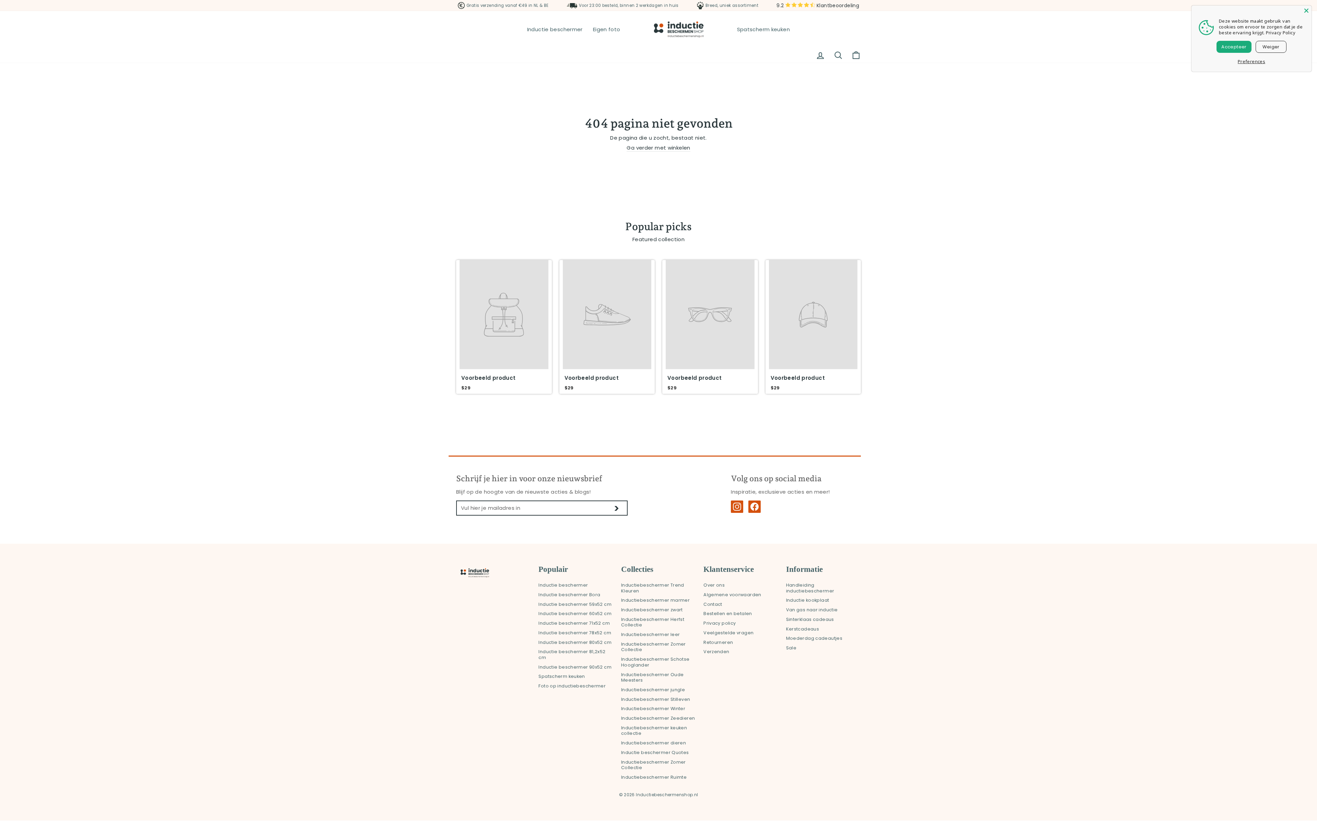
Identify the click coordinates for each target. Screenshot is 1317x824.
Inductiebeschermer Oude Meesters (652, 677)
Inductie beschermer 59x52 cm (575, 604)
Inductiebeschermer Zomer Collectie (653, 647)
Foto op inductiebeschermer (572, 686)
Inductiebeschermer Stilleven (655, 699)
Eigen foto (606, 29)
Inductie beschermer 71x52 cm (574, 623)
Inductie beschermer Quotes (655, 752)
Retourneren (718, 642)
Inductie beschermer (555, 29)
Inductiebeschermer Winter (653, 708)
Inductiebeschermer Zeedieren (658, 718)
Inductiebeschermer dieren (653, 743)
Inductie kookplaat (807, 600)
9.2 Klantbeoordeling (817, 5)
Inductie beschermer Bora (569, 595)
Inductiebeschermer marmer (655, 600)
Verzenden (716, 652)
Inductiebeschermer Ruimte (654, 777)
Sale (791, 648)
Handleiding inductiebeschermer (810, 588)
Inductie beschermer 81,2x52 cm (571, 654)
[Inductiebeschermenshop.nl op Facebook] (754, 507)
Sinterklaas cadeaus (810, 619)
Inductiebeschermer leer (650, 634)
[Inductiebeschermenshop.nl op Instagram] (737, 507)
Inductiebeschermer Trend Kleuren (652, 588)
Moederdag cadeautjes (814, 638)
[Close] (1306, 10)
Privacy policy (719, 623)
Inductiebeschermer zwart (652, 610)
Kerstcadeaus (802, 629)
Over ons (714, 585)
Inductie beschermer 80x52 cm (575, 642)
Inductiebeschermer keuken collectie (654, 731)
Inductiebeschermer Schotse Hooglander (655, 662)
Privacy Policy (1280, 33)
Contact (712, 604)
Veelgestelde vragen (728, 633)
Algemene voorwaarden (732, 595)
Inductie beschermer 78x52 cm (574, 633)
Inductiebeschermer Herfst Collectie (652, 622)
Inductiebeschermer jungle (653, 690)
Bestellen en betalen (727, 613)
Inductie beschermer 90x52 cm (575, 667)
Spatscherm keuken (763, 29)
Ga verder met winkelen (658, 147)
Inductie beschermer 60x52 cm (575, 613)
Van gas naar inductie (812, 610)
